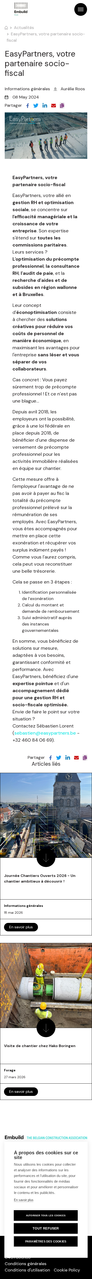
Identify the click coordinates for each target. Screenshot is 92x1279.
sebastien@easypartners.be (45, 733)
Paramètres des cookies (45, 1241)
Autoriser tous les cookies (46, 1215)
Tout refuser (46, 1228)
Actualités (24, 27)
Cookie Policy (67, 1270)
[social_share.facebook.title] (27, 105)
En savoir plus (21, 927)
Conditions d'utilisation (27, 1270)
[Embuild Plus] (20, 9)
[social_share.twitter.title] (35, 105)
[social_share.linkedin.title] (44, 105)
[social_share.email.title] (53, 105)
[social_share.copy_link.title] (62, 105)
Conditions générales (25, 1264)
